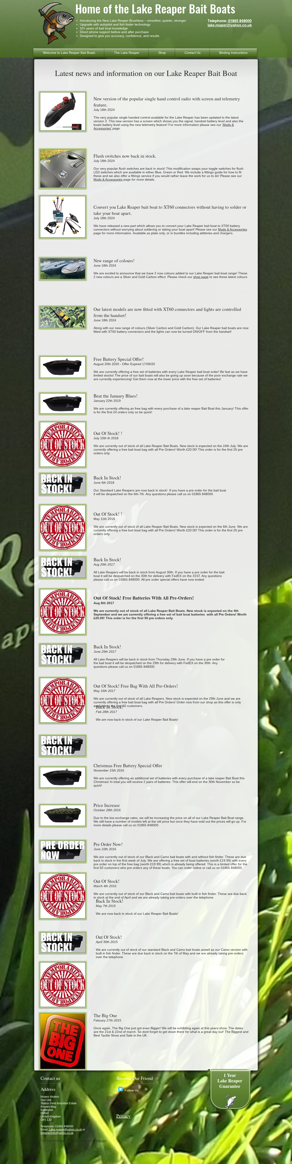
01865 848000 (239, 21)
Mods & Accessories (108, 179)
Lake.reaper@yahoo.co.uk (65, 1129)
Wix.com (101, 1140)
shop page (201, 277)
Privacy (123, 1116)
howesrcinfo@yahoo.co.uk (57, 1133)
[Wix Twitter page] (120, 1089)
